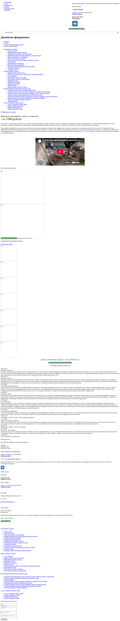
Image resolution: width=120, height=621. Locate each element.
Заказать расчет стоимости (77, 29)
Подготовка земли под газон (16, 58)
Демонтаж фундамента (14, 107)
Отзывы (6, 7)
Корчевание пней (13, 80)
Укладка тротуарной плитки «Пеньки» (19, 99)
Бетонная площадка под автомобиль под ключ (21, 90)
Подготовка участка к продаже (17, 77)
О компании (8, 2)
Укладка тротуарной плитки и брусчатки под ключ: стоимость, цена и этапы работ (32, 96)
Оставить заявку (6, 521)
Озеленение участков (10, 49)
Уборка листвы (12, 85)
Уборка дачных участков (11, 71)
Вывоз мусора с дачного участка (17, 87)
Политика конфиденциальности (7, 463)
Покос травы (11, 62)
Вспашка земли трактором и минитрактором (21, 66)
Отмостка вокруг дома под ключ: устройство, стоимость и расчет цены (29, 91)
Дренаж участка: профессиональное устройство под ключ (25, 95)
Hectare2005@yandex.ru (8, 502)
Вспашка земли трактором (16, 63)
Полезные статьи (9, 8)
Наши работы (8, 5)
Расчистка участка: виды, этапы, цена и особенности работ (25, 74)
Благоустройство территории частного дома (17, 88)
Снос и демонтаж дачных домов (13, 44)
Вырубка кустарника (14, 82)
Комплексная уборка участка (16, 73)
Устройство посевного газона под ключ (19, 54)
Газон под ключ (12, 51)
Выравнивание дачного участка (17, 52)
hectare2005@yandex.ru (14, 459)
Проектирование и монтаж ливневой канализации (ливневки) (26, 98)
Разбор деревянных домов (15, 106)
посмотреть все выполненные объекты (60, 362)
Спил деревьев (12, 76)
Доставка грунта (13, 69)
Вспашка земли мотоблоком (16, 65)
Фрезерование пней (14, 84)
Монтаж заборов (13, 101)
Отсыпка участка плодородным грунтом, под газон (23, 60)
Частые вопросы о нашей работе (10, 451)
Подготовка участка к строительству (19, 79)
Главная (6, 41)
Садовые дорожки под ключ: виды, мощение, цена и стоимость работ (28, 93)
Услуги (6, 3)
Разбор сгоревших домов (15, 109)
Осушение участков (14, 68)
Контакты (7, 10)
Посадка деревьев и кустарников (17, 57)
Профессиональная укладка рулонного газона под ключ (24, 55)
